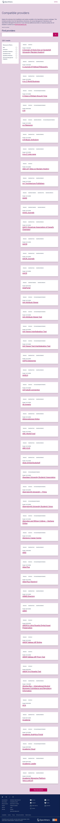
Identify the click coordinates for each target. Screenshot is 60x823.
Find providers (8, 30)
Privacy (13, 814)
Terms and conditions (20, 814)
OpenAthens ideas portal (14, 811)
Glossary (11, 809)
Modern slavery (28, 814)
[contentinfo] (39, 64)
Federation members (14, 805)
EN (6, 797)
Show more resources (38, 789)
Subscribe (48, 805)
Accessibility (4, 814)
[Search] (55, 35)
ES (13, 797)
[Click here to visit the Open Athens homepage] (7, 1)
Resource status (5, 803)
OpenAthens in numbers (14, 803)
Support (3, 805)
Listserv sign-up (35, 805)
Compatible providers (14, 801)
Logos (11, 807)
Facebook (34, 802)
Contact (33, 808)
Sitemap (3, 809)
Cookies (9, 814)
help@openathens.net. (21, 24)
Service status (4, 801)
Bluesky (48, 802)
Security (3, 807)
